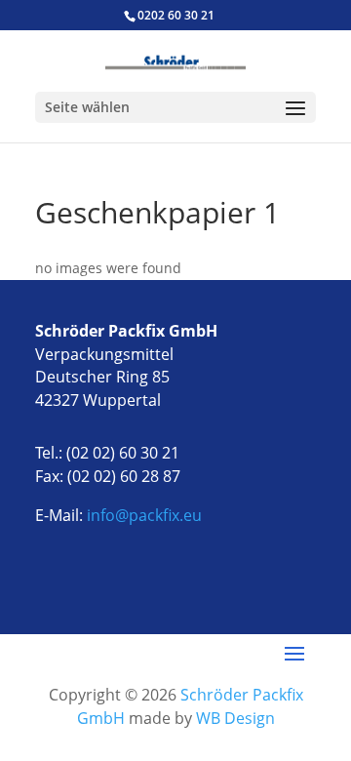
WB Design (235, 718)
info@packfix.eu (144, 515)
